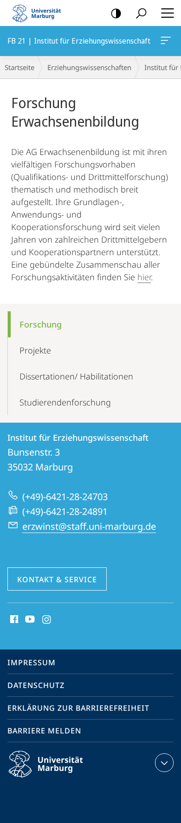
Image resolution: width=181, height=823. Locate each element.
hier (144, 277)
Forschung (40, 324)
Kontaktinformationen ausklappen (164, 762)
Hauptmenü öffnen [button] (167, 13)
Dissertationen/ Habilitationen (76, 376)
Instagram (47, 619)
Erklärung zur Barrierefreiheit (78, 708)
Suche (141, 13)
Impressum (31, 662)
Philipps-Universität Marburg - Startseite (39, 13)
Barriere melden (44, 731)
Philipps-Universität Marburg (62, 779)
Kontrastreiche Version (116, 13)
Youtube (29, 619)
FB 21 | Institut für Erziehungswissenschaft (167, 41)
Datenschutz (36, 685)
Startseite (19, 67)
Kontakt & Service (57, 579)
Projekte (35, 350)
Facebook (13, 619)
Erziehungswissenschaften (89, 67)
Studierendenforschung (65, 402)
